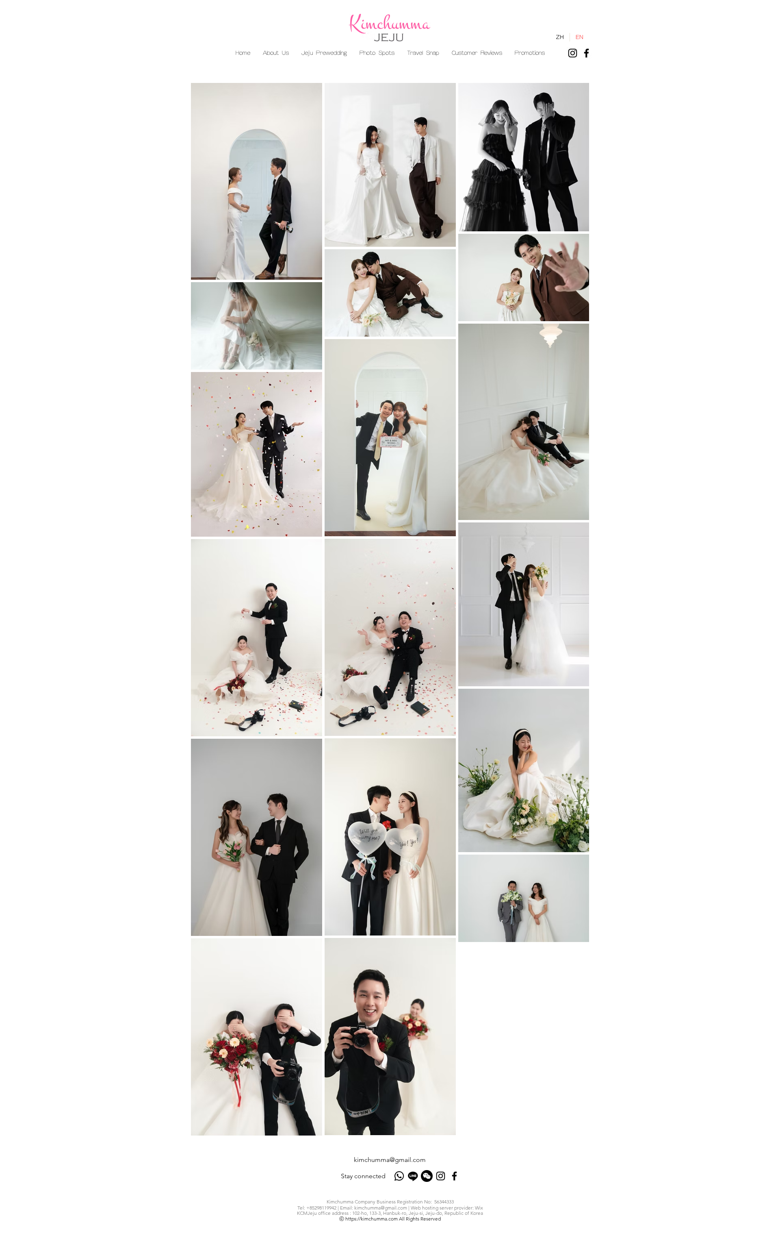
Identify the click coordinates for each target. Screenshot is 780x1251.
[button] (324, 53)
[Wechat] (427, 1176)
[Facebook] (586, 53)
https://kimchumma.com (371, 1219)
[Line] (413, 1176)
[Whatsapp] (399, 1176)
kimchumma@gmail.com (390, 1160)
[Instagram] (572, 53)
